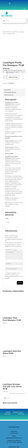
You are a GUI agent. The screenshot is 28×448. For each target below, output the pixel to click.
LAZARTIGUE (15, 31)
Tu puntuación (9, 249)
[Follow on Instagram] (7, 3)
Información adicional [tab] (10, 92)
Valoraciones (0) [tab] (8, 95)
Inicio (4, 31)
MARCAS (8, 31)
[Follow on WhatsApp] (9, 3)
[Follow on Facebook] (4, 3)
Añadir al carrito (13, 77)
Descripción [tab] (7, 89)
